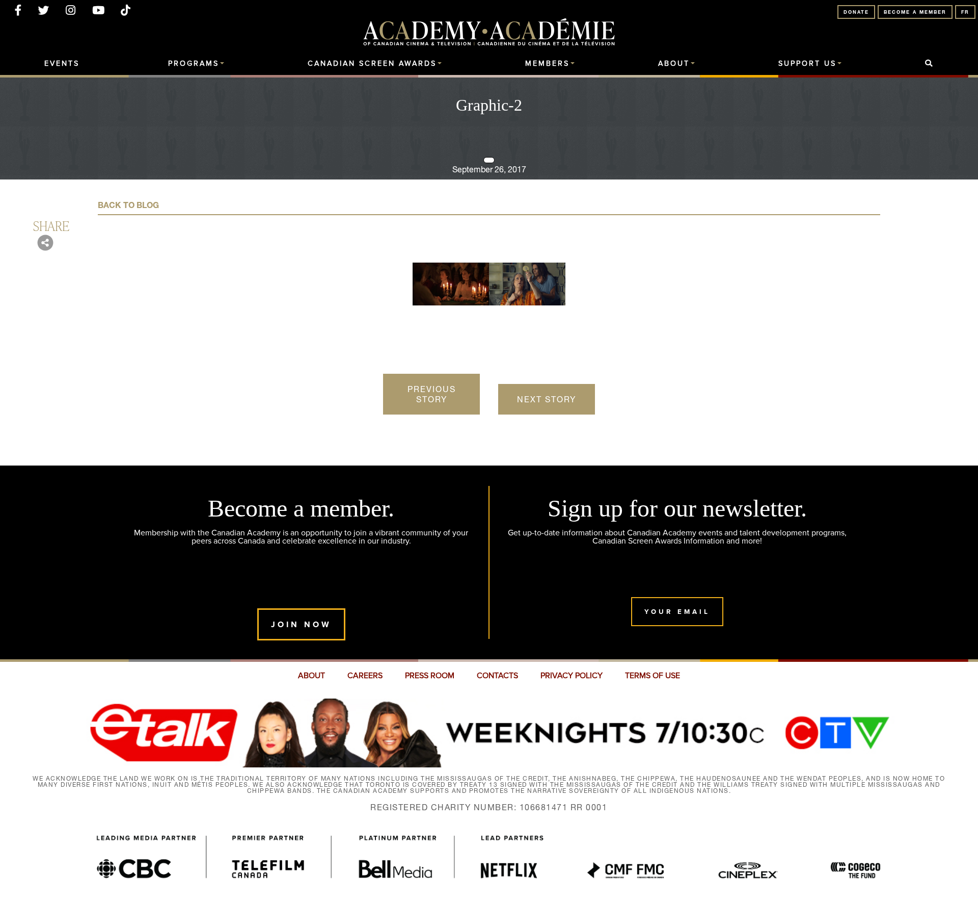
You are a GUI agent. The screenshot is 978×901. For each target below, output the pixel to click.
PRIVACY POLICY (571, 676)
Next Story (546, 399)
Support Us (807, 63)
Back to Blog (128, 205)
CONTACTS (497, 676)
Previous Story (432, 394)
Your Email (677, 611)
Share (51, 225)
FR (965, 12)
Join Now (301, 624)
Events (61, 63)
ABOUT (311, 676)
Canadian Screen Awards (372, 63)
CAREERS (365, 676)
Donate (856, 12)
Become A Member (915, 12)
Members (547, 63)
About (674, 63)
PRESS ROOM (429, 676)
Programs (193, 63)
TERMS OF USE (652, 676)
